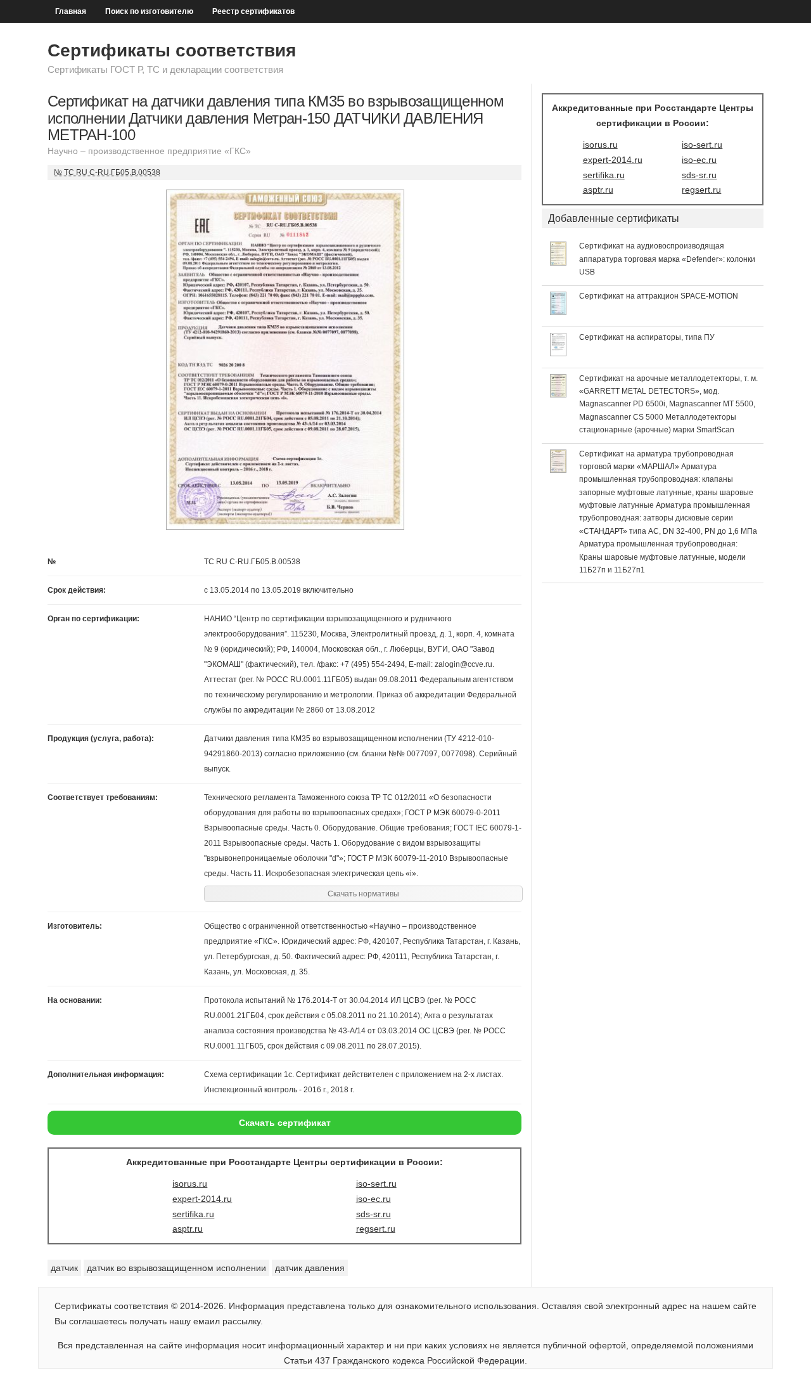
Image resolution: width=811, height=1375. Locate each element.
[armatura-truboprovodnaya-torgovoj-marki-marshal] (558, 470)
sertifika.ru (193, 1214)
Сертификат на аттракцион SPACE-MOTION (658, 296)
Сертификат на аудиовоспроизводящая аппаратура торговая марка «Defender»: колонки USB (667, 259)
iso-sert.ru (376, 1183)
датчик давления (310, 1268)
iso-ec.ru (373, 1199)
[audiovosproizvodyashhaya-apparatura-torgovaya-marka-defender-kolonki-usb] (558, 262)
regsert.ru (375, 1228)
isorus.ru (189, 1183)
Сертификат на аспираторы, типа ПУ (647, 337)
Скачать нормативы (363, 893)
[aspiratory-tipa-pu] (558, 353)
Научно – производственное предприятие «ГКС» (149, 151)
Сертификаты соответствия (172, 50)
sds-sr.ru (373, 1214)
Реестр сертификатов (253, 11)
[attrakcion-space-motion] (558, 312)
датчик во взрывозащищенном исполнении (176, 1268)
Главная (70, 11)
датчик (64, 1268)
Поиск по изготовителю (149, 11)
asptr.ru (187, 1228)
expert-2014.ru (202, 1199)
